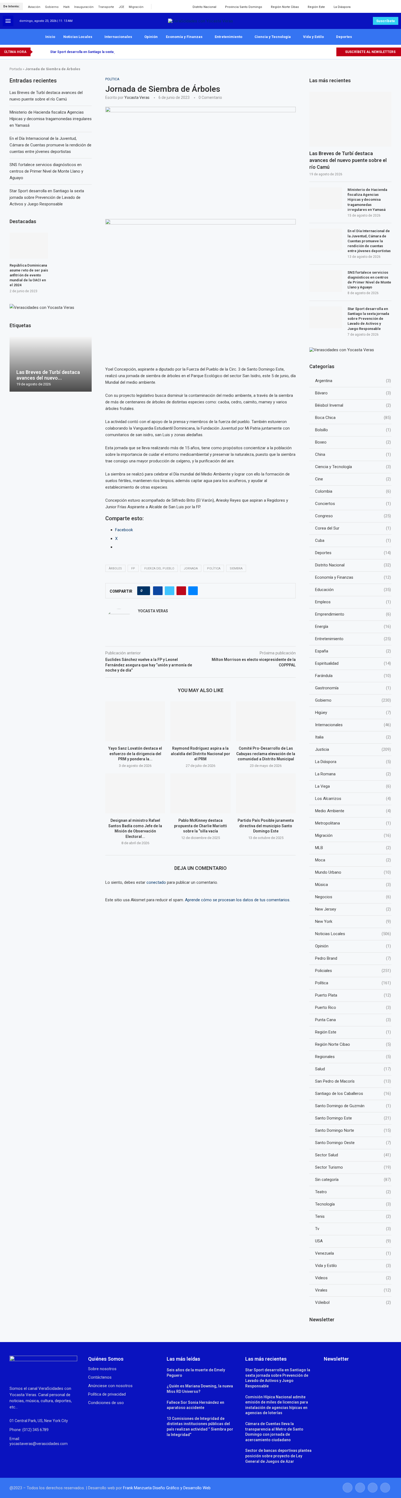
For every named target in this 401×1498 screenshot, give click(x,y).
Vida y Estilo (313, 37)
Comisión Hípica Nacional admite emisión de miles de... (92, 52)
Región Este (316, 6)
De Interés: (11, 6)
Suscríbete (385, 21)
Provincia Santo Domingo (243, 6)
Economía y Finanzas (184, 37)
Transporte (106, 6)
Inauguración (84, 6)
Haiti (66, 6)
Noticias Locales (77, 37)
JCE (121, 6)
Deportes (344, 37)
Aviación (34, 6)
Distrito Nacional (204, 6)
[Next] (45, 52)
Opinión (151, 37)
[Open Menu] (8, 21)
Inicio (50, 37)
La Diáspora (342, 6)
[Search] (395, 6)
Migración (136, 6)
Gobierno (52, 6)
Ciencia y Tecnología (273, 37)
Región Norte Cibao (285, 6)
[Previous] (38, 52)
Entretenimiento (228, 37)
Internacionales (118, 37)
